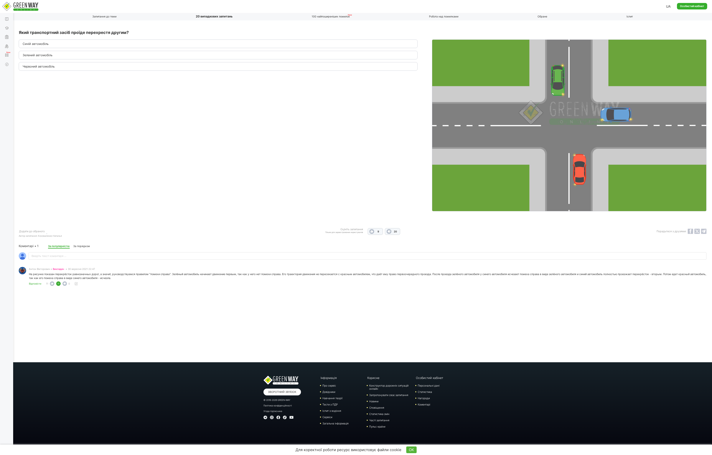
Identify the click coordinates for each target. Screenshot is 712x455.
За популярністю (59, 246)
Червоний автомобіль (39, 66)
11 (47, 283)
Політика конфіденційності (277, 405)
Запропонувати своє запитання (388, 395)
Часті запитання (379, 420)
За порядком (81, 246)
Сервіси (327, 417)
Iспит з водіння (331, 410)
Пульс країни (377, 426)
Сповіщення (376, 407)
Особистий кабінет (692, 6)
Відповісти (35, 283)
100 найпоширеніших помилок (331, 16)
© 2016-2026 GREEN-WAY (276, 400)
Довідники (328, 391)
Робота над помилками (443, 16)
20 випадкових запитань (214, 16)
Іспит (630, 16)
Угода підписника (272, 411)
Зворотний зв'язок (282, 391)
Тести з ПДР (330, 404)
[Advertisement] (362, 325)
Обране (542, 16)
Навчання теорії (332, 398)
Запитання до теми (104, 16)
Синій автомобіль (36, 44)
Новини (373, 401)
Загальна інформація (335, 423)
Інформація (329, 378)
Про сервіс (329, 385)
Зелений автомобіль (37, 55)
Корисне (373, 378)
